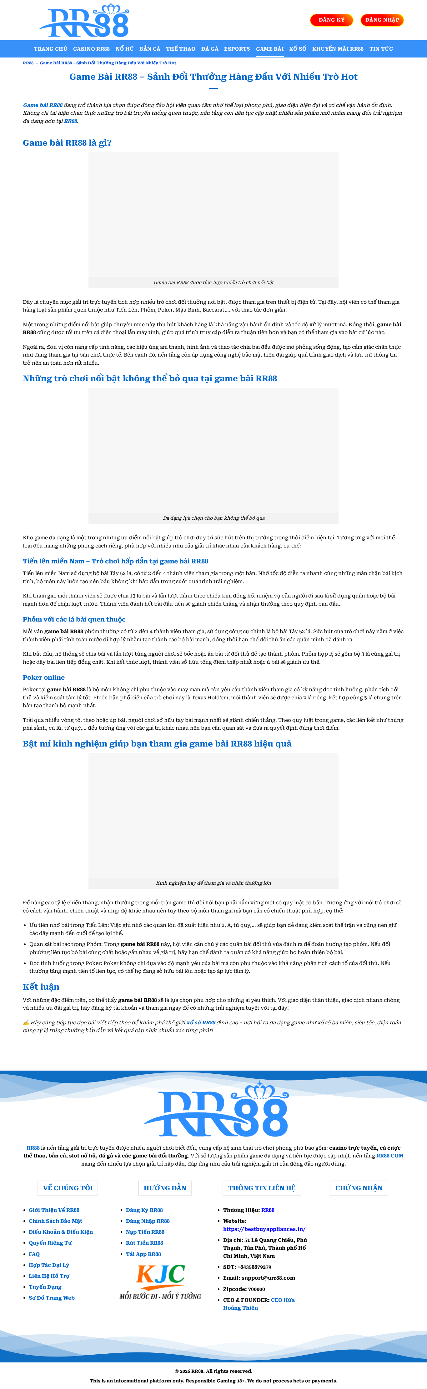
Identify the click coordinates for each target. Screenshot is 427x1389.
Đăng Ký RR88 (144, 1210)
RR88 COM (390, 1156)
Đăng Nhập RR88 (148, 1221)
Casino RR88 (91, 49)
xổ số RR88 (200, 1023)
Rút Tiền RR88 (144, 1243)
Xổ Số (298, 49)
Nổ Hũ (125, 49)
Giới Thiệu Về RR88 (54, 1210)
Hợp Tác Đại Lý (49, 1265)
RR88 (28, 63)
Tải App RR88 (143, 1254)
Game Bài (270, 49)
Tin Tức (381, 49)
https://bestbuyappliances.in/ (264, 1229)
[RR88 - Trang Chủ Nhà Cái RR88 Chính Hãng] (82, 20)
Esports (237, 49)
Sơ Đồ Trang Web (52, 1298)
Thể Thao (181, 49)
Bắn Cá (149, 49)
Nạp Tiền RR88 (145, 1232)
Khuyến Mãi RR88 (338, 49)
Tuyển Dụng (45, 1287)
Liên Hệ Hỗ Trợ (49, 1276)
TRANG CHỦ (51, 49)
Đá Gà (210, 49)
